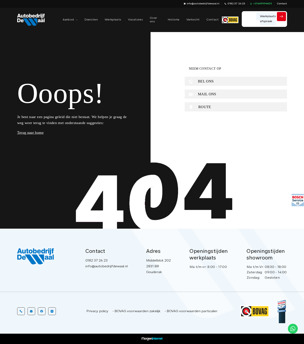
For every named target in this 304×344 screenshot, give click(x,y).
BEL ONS (205, 81)
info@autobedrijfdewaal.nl (203, 3)
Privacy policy (97, 311)
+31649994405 (262, 3)
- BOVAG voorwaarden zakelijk (136, 311)
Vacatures (135, 19)
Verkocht (193, 19)
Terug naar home (30, 132)
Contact (282, 3)
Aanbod (68, 19)
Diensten (91, 19)
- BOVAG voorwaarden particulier (191, 311)
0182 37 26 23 (236, 3)
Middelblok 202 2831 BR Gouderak (158, 266)
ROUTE (204, 107)
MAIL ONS (206, 94)
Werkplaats (113, 19)
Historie (174, 19)
